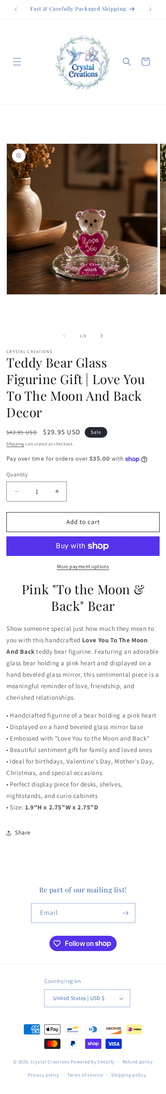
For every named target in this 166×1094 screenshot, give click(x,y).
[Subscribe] (125, 913)
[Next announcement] (150, 9)
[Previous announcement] (15, 9)
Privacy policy (43, 1075)
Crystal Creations (50, 1062)
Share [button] (23, 832)
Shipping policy (128, 1075)
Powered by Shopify (92, 1062)
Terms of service (85, 1075)
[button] (17, 61)
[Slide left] (64, 335)
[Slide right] (101, 335)
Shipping (15, 444)
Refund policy (138, 1062)
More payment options (83, 566)
